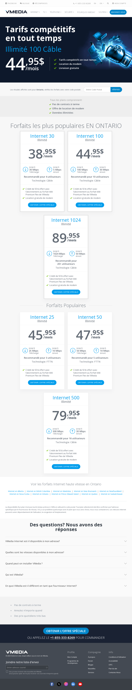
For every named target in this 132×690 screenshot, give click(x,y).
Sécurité (68, 12)
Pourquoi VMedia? (86, 12)
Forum (90, 661)
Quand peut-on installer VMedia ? (24, 563)
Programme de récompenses (73, 662)
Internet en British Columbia (38, 491)
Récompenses (41, 3)
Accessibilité (113, 661)
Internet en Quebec (90, 494)
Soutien (102, 12)
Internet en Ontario (40, 494)
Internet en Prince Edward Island (65, 494)
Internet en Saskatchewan (111, 494)
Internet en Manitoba (62, 491)
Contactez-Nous (114, 672)
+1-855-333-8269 (83, 3)
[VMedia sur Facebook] (52, 684)
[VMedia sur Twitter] (59, 684)
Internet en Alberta (16, 491)
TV (44, 12)
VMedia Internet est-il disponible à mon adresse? (32, 541)
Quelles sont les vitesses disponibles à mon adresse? (34, 552)
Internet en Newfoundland (110, 491)
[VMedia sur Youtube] (80, 684)
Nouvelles (91, 669)
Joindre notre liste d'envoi (22, 662)
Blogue (26, 3)
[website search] (108, 3)
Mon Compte (120, 3)
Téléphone (55, 12)
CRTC (111, 665)
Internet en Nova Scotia (19, 494)
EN (95, 3)
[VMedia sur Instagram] (66, 684)
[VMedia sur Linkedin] (73, 684)
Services (91, 672)
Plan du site (113, 669)
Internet (34, 12)
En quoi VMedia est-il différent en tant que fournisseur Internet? (41, 585)
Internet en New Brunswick (85, 491)
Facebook (12, 3)
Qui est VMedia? (14, 574)
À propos (91, 657)
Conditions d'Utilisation (117, 657)
